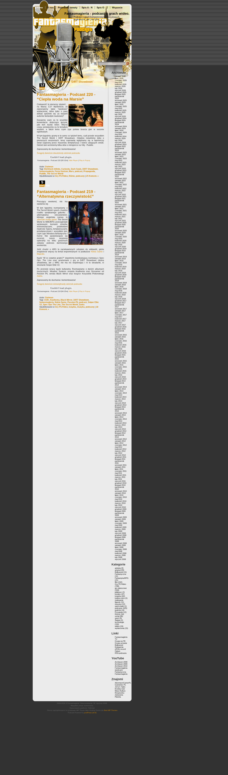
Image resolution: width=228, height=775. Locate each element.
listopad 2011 (120, 459)
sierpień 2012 (120, 441)
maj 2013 (118, 421)
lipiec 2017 (119, 313)
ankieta (118, 568)
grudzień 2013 (120, 405)
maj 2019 (118, 265)
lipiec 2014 (119, 391)
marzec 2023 (120, 164)
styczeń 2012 (120, 455)
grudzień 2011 (120, 457)
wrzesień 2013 (121, 413)
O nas (50, 7)
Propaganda (89, 171)
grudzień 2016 (120, 327)
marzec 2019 (120, 269)
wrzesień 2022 (121, 179)
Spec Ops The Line (52, 304)
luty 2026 (118, 88)
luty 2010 (118, 505)
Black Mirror (66, 300)
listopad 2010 (120, 485)
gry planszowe (121, 588)
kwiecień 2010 (120, 501)
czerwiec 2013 (121, 419)
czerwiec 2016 (121, 341)
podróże (118, 610)
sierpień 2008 (120, 545)
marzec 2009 (120, 529)
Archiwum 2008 (121, 662)
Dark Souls (76, 169)
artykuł (117, 570)
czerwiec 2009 (121, 523)
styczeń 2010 (120, 507)
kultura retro (120, 598)
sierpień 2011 (120, 467)
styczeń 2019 (120, 273)
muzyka (81, 307)
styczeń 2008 (120, 559)
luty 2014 (118, 401)
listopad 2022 (120, 172)
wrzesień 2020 (121, 231)
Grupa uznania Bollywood (121, 644)
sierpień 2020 (120, 233)
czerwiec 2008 (121, 549)
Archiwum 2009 (121, 664)
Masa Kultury (120, 691)
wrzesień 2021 (121, 205)
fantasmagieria (46, 171)
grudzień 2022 (120, 170)
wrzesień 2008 (121, 543)
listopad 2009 (120, 511)
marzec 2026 (120, 86)
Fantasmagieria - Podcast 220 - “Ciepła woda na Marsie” (66, 96)
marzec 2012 (120, 451)
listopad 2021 (120, 199)
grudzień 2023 (120, 144)
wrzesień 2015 (121, 361)
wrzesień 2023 (121, 152)
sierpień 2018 (120, 285)
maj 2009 (118, 525)
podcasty (80, 176)
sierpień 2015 (120, 363)
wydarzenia (119, 628)
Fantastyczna (120, 574)
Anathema (55, 300)
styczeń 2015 (120, 377)
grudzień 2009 (120, 509)
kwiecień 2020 (120, 241)
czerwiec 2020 (121, 237)
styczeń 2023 (120, 168)
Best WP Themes (110, 710)
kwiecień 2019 (120, 267)
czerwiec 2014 (121, 393)
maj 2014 (118, 395)
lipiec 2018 (119, 287)
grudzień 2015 (120, 353)
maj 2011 (118, 473)
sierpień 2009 (120, 519)
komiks (118, 594)
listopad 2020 (120, 225)
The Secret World (55, 174)
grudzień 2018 (120, 275)
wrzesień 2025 (121, 100)
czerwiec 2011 (121, 471)
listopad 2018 (120, 277)
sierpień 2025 (120, 102)
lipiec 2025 (119, 104)
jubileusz (118, 592)
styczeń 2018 (120, 299)
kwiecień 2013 (120, 423)
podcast (78, 171)
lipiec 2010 (119, 495)
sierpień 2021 (120, 207)
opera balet (119, 606)
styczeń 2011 (120, 481)
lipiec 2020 (119, 235)
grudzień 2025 (120, 92)
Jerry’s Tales (120, 687)
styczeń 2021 (120, 221)
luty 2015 (118, 375)
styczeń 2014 (120, 403)
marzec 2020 (120, 243)
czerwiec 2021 (121, 211)
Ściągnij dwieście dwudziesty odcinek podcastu (58, 153)
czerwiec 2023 (121, 158)
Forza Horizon (61, 171)
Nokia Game (97, 251)
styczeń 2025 (120, 116)
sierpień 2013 (120, 415)
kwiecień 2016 (120, 345)
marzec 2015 (120, 373)
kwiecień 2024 (120, 136)
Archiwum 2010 (121, 666)
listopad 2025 (120, 94)
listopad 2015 (120, 355)
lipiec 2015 (119, 365)
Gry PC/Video (61, 176)
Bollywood (119, 572)
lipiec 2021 (119, 209)
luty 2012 (118, 453)
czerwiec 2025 (121, 106)
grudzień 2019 (120, 249)
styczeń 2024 (120, 142)
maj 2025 (118, 108)
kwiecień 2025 (120, 110)
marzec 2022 (120, 191)
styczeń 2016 (120, 351)
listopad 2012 (120, 433)
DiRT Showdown (90, 169)
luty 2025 (118, 114)
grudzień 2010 (120, 483)
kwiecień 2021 (120, 215)
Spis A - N (87, 7)
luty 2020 (118, 245)
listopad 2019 (120, 251)
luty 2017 (118, 323)
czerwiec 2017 (121, 315)
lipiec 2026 (119, 78)
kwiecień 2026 (120, 84)
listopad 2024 (120, 120)
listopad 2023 (120, 146)
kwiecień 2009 (120, 527)
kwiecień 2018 (120, 293)
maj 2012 (118, 447)
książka (72, 307)
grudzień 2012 (120, 431)
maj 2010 (118, 499)
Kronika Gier (120, 689)
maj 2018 (118, 291)
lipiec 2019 (119, 261)
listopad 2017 (120, 303)
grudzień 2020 (120, 223)
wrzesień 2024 (121, 126)
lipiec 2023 (119, 156)
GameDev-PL (120, 685)
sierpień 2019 (120, 259)
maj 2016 (118, 343)
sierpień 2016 (120, 337)
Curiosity (65, 169)
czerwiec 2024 (121, 132)
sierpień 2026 (120, 76)
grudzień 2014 (120, 379)
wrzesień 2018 (121, 283)
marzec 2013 (120, 425)
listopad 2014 (120, 381)
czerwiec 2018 (121, 289)
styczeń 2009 (120, 533)
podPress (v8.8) (90, 713)
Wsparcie (117, 7)
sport (117, 618)
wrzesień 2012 (121, 439)
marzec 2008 (120, 555)
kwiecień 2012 (120, 449)
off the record (120, 649)
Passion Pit (72, 302)
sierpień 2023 (120, 154)
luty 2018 (118, 297)
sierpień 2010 (120, 493)
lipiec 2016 (119, 339)
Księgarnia (119, 647)
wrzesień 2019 (121, 257)
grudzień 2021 (120, 197)
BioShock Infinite (52, 169)
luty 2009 (118, 531)
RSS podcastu (121, 653)
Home (39, 7)
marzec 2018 (120, 295)
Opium (117, 651)
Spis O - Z (102, 7)
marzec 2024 (120, 138)
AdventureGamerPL (123, 683)
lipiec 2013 (119, 417)
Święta (117, 620)
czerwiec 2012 (121, 445)
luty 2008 (118, 557)
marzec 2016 (120, 347)
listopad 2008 (120, 537)
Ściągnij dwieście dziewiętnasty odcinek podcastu (59, 284)
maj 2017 (118, 317)
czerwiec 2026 (121, 80)
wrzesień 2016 (121, 335)
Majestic (40, 254)
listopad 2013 (120, 407)
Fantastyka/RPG (122, 578)
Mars (71, 171)
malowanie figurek (119, 601)
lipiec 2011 (119, 469)
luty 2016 (118, 349)
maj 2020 (118, 239)
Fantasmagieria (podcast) (121, 669)
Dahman (49, 166)
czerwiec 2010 (121, 497)
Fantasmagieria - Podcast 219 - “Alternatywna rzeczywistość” (66, 194)
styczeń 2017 (120, 325)
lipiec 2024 (119, 130)
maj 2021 (118, 213)
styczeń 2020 (120, 247)
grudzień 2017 (120, 301)
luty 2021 (118, 219)
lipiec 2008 (119, 547)
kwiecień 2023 (120, 162)
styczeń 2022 (120, 195)
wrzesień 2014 (121, 387)
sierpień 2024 (120, 128)
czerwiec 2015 (121, 367)
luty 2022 (118, 193)
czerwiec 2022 (121, 185)
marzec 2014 (120, 399)
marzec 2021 (120, 217)
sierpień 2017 (120, 311)
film (116, 582)
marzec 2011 (120, 477)
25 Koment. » (92, 176)
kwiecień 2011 (120, 475)
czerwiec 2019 (121, 263)
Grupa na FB (120, 641)
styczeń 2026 (120, 90)
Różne (72, 176)
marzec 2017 (120, 321)
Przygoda (119, 612)
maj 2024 (118, 134)
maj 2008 (118, 551)
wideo (117, 626)
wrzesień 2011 (121, 465)
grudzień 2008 (120, 535)
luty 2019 (118, 271)
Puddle (42, 174)
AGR (46, 300)
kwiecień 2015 (120, 371)
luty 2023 (118, 166)
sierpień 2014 (120, 389)
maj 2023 (118, 160)
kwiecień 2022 (120, 189)
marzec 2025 (120, 112)
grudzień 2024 (120, 118)
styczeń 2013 (120, 429)
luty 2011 (118, 479)
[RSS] (127, 64)
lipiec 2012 (119, 443)
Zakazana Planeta (119, 696)
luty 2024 (118, 140)
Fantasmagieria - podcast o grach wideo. (96, 13)
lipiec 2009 (119, 521)
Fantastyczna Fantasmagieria (121, 673)
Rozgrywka (119, 693)
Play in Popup (84, 160)
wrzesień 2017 (121, 309)
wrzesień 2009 (121, 517)
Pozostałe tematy (67, 7)
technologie (119, 622)
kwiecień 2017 (120, 319)
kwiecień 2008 (120, 553)
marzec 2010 (120, 503)
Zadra (39, 276)
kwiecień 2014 (120, 397)
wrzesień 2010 (121, 491)
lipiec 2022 (119, 183)
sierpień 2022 (120, 181)
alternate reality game (47, 219)
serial (117, 616)
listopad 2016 (120, 329)
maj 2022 (118, 187)
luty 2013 (118, 427)
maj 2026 (118, 82)
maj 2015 (118, 369)
